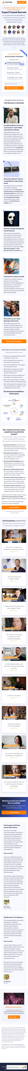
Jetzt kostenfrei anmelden (14, 341)
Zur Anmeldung (14, 507)
